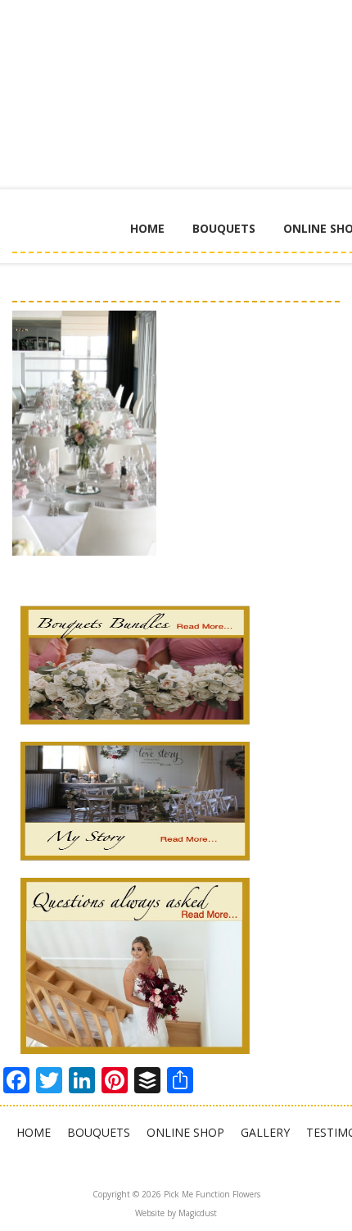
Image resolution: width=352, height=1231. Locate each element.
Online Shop (185, 1132)
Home (147, 228)
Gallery (265, 1132)
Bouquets (223, 228)
